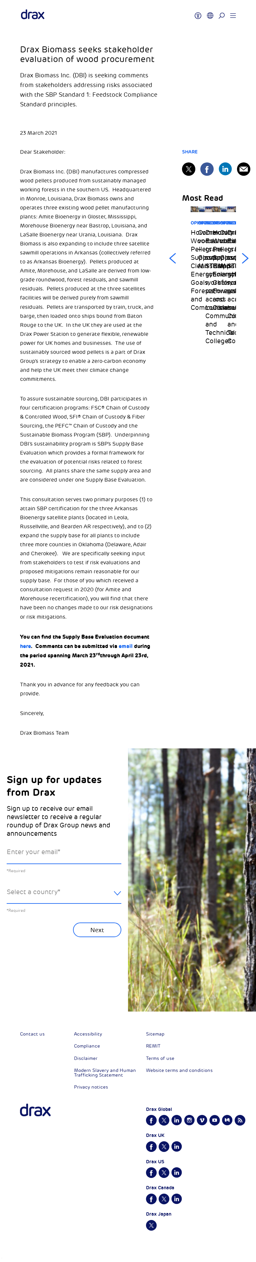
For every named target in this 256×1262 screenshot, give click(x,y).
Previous (172, 258)
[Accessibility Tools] (198, 12)
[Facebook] (207, 169)
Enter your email (33, 852)
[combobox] (64, 897)
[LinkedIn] (225, 168)
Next (245, 258)
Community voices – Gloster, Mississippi (201, 249)
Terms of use (160, 1058)
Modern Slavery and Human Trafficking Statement (105, 1073)
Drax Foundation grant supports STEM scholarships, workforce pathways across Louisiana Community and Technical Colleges (209, 286)
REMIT (153, 1046)
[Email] (243, 169)
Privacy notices (91, 1087)
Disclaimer (85, 1058)
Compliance (87, 1046)
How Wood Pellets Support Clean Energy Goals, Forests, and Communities (194, 270)
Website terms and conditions (179, 1070)
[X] (188, 169)
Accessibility (88, 1034)
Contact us (32, 1034)
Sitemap (155, 1034)
